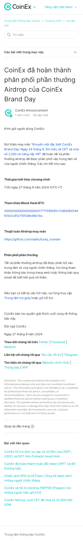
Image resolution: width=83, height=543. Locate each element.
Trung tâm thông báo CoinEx (22, 20)
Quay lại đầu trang (17, 426)
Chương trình (53, 20)
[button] (34, 7)
